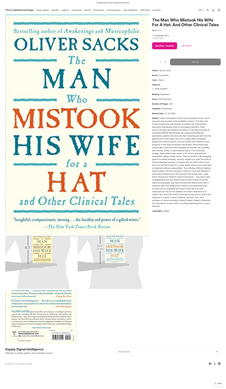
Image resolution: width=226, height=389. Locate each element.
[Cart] (219, 10)
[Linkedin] (219, 363)
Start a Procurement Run (113, 376)
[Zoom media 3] (113, 262)
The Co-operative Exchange (21, 364)
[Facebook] (210, 363)
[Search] (208, 10)
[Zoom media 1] (77, 124)
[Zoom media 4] (41, 317)
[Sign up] (217, 351)
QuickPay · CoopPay (164, 46)
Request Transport (113, 385)
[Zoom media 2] (41, 262)
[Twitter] (214, 363)
